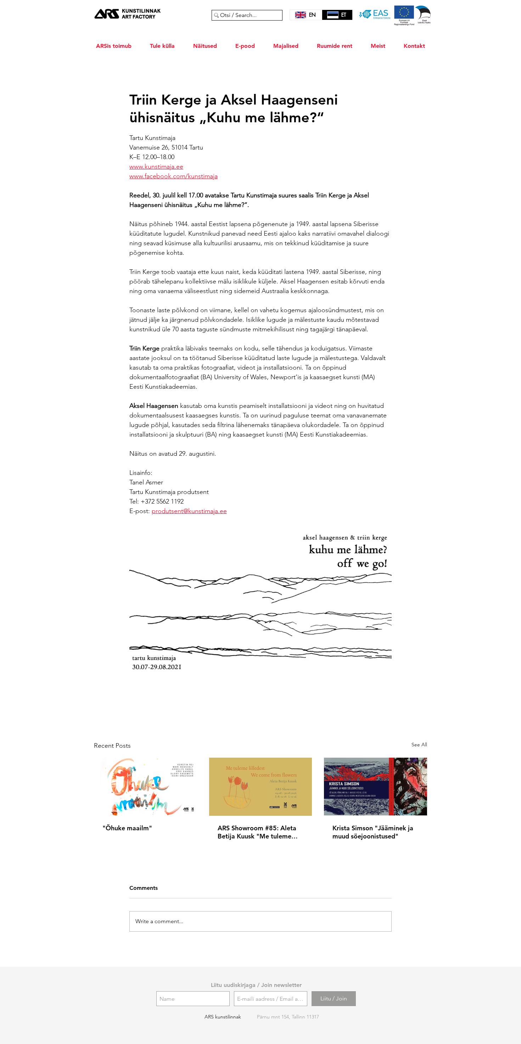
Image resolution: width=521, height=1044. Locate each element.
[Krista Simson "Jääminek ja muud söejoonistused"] (375, 786)
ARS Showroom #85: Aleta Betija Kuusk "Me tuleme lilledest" (257, 832)
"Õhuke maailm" (127, 828)
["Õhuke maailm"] (145, 786)
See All (419, 744)
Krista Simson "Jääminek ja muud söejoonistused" (372, 832)
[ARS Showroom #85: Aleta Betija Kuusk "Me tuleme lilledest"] (260, 787)
